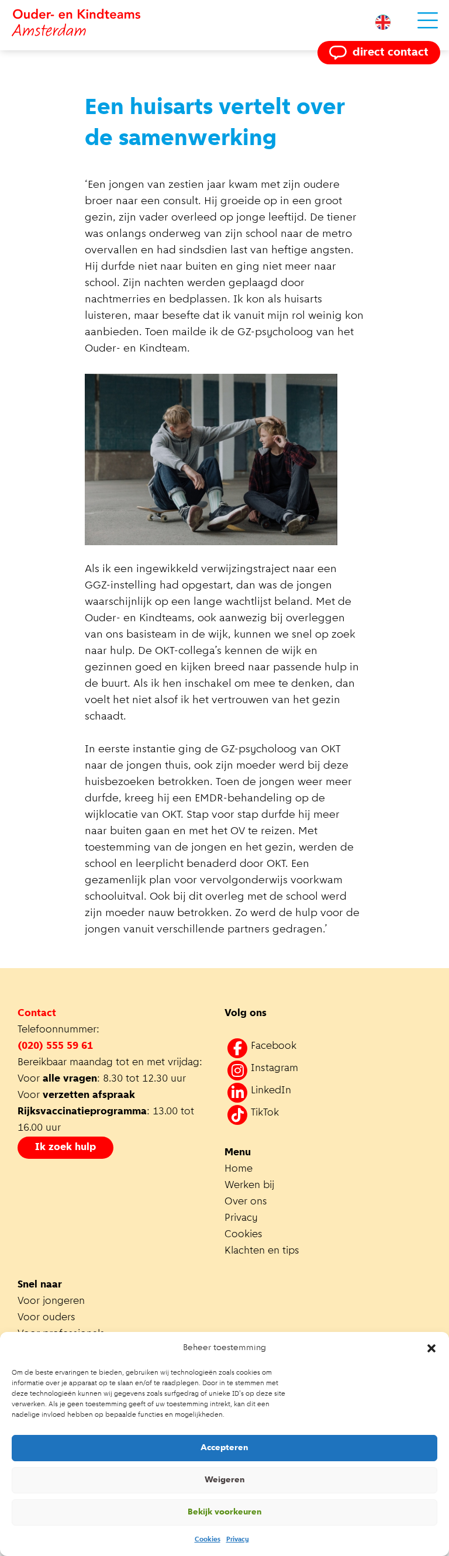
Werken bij (249, 1185)
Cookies (207, 1539)
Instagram (274, 1068)
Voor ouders (46, 1318)
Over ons (245, 1202)
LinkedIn (271, 1091)
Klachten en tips (263, 1251)
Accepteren (224, 1448)
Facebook (273, 1046)
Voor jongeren (51, 1301)
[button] (431, 1348)
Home (238, 1169)
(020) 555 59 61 (55, 1046)
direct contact (391, 52)
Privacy (237, 1539)
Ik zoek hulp (65, 1147)
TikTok (265, 1113)
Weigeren (225, 1480)
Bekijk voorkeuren (225, 1512)
